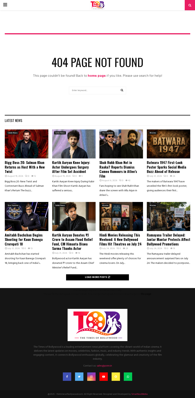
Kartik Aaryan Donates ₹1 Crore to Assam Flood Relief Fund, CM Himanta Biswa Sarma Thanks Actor (72, 242)
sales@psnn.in (104, 366)
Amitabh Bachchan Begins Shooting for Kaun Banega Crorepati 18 (24, 239)
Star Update (107, 132)
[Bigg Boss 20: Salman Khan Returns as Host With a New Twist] (26, 143)
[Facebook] (67, 376)
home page (97, 76)
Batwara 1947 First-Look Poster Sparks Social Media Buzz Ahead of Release (166, 167)
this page (146, 294)
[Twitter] (79, 376)
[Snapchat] (116, 376)
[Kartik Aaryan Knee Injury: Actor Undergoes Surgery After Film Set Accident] (74, 143)
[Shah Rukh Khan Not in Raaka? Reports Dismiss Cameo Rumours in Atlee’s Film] (121, 143)
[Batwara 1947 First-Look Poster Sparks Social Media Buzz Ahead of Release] (168, 143)
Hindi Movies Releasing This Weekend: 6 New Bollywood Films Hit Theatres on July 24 (120, 239)
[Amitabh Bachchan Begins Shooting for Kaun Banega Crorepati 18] (26, 216)
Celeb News (13, 132)
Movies (153, 132)
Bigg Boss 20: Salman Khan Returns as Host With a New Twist (25, 167)
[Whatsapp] (128, 376)
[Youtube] (103, 376)
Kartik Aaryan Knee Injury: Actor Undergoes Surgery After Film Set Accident (71, 167)
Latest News (13, 120)
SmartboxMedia (139, 394)
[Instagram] (91, 376)
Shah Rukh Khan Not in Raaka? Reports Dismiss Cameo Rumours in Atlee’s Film (118, 169)
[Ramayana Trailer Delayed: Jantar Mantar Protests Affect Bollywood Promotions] (168, 216)
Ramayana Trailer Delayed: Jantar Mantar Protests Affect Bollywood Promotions (168, 239)
